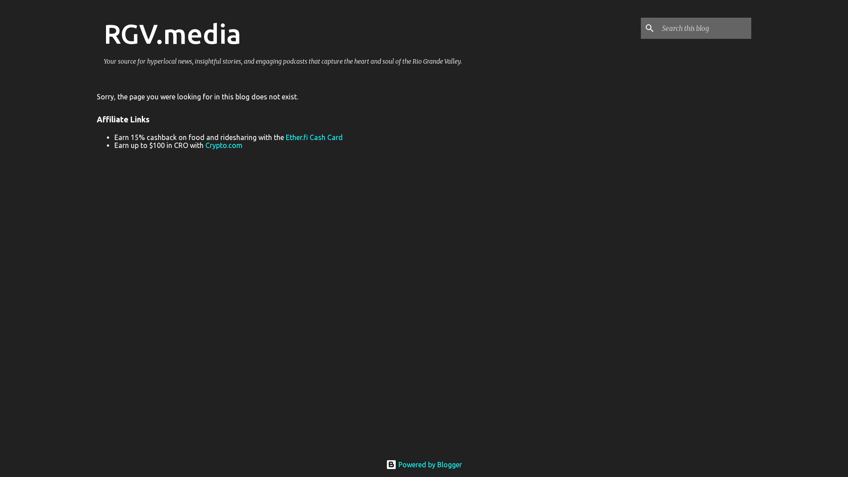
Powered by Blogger (429, 465)
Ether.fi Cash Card (314, 137)
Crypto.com (223, 145)
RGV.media (172, 33)
